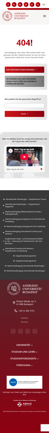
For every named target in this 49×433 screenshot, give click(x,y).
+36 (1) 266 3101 (27, 310)
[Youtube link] (20, 331)
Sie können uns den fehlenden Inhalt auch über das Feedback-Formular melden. (21, 81)
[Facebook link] (13, 331)
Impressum (24, 318)
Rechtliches (24, 322)
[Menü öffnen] (45, 16)
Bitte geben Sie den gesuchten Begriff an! (23, 99)
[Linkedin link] (34, 331)
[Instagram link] (27, 331)
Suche (23, 114)
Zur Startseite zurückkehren (20, 70)
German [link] (44, 4)
